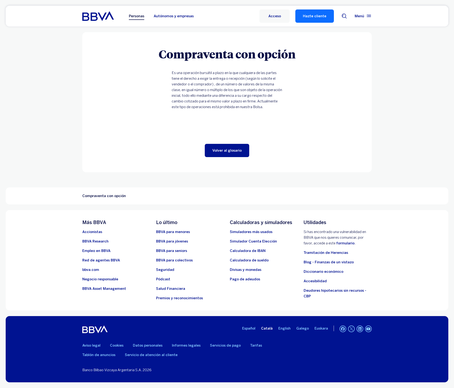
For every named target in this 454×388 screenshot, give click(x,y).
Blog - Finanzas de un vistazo (329, 262)
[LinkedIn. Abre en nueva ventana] (360, 329)
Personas (136, 16)
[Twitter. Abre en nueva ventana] (351, 329)
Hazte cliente (314, 16)
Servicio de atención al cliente (151, 355)
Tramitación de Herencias (326, 253)
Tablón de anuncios (98, 355)
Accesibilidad (315, 281)
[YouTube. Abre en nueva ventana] (368, 329)
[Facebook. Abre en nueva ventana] (343, 329)
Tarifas (256, 345)
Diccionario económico (323, 271)
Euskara (321, 328)
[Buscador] (344, 16)
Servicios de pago (225, 345)
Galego (302, 328)
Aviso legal (91, 345)
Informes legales (186, 345)
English (284, 328)
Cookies (116, 345)
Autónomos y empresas (174, 16)
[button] (274, 16)
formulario (345, 243)
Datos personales (147, 345)
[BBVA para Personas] (98, 16)
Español (248, 328)
